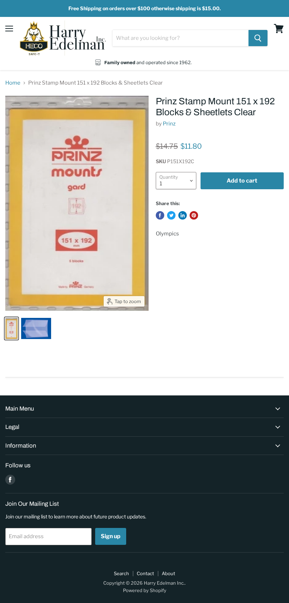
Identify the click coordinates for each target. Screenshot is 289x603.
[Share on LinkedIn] (182, 215)
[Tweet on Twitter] (171, 215)
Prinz (169, 124)
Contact (145, 573)
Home (12, 83)
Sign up (111, 536)
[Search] (258, 38)
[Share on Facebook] (160, 215)
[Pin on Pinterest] (194, 215)
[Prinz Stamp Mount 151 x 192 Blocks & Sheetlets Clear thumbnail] (11, 328)
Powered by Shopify (144, 590)
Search (121, 573)
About (168, 573)
